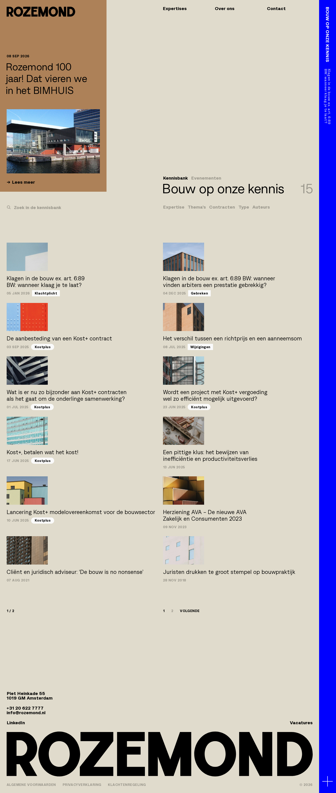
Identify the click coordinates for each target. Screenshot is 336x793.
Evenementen (206, 178)
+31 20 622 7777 (25, 708)
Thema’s (197, 207)
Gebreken (199, 293)
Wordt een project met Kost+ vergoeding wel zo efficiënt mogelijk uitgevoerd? (215, 395)
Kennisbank (175, 178)
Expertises (175, 8)
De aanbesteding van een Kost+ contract (59, 338)
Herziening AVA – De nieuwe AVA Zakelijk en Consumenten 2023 (205, 515)
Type (243, 207)
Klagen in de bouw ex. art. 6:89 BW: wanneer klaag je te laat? (46, 282)
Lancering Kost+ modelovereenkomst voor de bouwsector (81, 512)
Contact (276, 8)
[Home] (41, 12)
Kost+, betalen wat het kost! (42, 452)
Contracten (222, 207)
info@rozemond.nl (26, 713)
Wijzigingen (200, 347)
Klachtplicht (46, 293)
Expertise (173, 207)
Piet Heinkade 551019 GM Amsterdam (30, 695)
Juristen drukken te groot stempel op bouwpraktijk (229, 572)
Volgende (190, 611)
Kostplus (43, 347)
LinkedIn (16, 723)
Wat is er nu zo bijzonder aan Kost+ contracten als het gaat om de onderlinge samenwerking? (67, 395)
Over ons (225, 8)
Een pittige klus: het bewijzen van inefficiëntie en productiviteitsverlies (210, 455)
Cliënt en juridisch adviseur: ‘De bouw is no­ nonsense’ (75, 572)
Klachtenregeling (127, 784)
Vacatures (301, 723)
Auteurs (261, 207)
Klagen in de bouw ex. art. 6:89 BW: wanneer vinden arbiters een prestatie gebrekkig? (219, 282)
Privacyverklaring (82, 784)
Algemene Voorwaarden (31, 784)
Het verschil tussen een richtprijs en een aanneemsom (232, 338)
